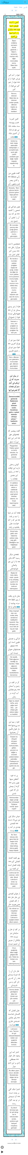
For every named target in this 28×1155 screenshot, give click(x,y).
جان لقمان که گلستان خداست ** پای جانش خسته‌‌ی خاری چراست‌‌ (14, 1017)
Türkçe (20, 7)
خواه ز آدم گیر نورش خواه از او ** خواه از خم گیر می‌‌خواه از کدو (14, 82)
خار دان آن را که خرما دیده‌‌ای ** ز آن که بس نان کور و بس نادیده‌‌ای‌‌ (14, 978)
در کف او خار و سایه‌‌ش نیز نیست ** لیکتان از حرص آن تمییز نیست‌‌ (14, 936)
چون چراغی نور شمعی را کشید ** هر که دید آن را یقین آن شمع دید (14, 214)
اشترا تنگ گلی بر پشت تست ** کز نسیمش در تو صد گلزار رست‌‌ (14, 1096)
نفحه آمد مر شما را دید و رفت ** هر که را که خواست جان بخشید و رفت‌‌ (14, 520)
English (16, 7)
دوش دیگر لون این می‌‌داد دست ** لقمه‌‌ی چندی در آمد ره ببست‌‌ (14, 823)
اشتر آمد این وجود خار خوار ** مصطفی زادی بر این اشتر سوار (14, 1059)
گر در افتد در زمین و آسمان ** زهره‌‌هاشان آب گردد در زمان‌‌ (14, 689)
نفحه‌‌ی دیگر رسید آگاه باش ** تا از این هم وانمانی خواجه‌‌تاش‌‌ (14, 561)
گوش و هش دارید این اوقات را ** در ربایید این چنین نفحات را (14, 471)
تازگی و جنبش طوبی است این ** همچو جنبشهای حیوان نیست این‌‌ (14, 646)
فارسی (25, 7)
